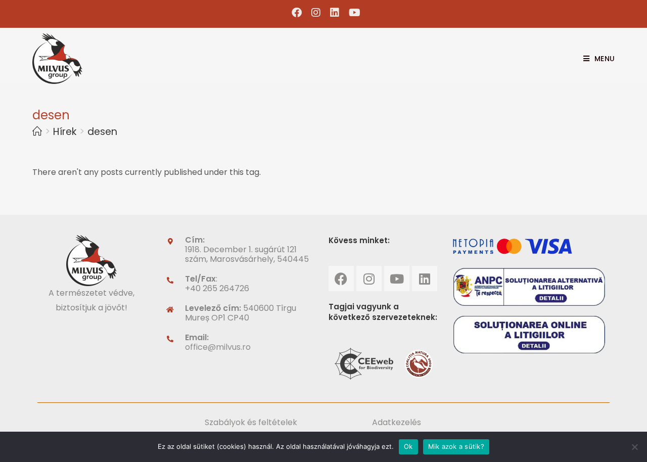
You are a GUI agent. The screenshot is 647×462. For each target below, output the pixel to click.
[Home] (37, 131)
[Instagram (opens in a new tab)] (316, 13)
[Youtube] (396, 278)
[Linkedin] (424, 278)
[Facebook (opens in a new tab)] (297, 13)
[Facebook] (341, 278)
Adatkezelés (396, 422)
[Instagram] (369, 278)
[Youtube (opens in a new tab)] (352, 13)
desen (102, 131)
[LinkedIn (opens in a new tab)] (335, 13)
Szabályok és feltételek (251, 422)
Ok (408, 446)
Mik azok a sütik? (456, 446)
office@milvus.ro (218, 347)
